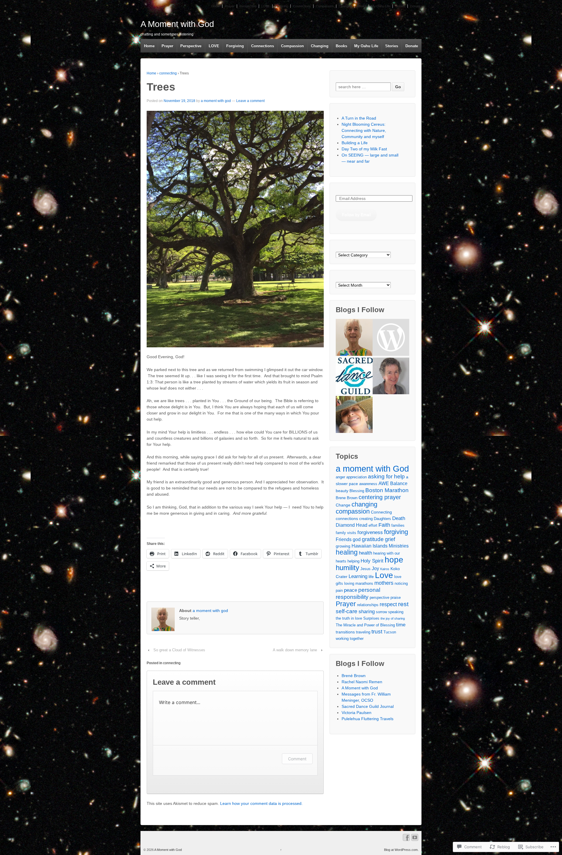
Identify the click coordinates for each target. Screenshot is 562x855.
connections (347, 518)
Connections (302, 6)
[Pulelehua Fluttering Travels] (354, 415)
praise (395, 598)
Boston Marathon (387, 490)
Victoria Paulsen (356, 712)
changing (364, 504)
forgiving (396, 532)
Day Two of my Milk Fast (364, 149)
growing (343, 546)
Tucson (389, 632)
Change (343, 505)
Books (361, 6)
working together (350, 639)
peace (350, 590)
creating (366, 519)
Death (398, 518)
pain (339, 591)
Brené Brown (354, 675)
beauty (342, 490)
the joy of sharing (393, 618)
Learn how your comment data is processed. (261, 803)
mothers (383, 583)
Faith (384, 525)
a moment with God (372, 468)
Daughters (382, 519)
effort (373, 525)
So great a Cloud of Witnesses (179, 650)
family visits (346, 533)
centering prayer (380, 497)
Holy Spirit (372, 561)
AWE (383, 483)
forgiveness (370, 532)
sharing (367, 611)
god (357, 539)
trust (376, 631)
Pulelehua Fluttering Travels (367, 718)
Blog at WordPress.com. (401, 849)
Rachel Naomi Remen (362, 681)
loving (349, 584)
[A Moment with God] (354, 338)
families (398, 525)
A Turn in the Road (359, 118)
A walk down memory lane (295, 650)
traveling (363, 632)
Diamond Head (351, 525)
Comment (297, 758)
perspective (379, 598)
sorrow (381, 612)
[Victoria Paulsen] (391, 377)
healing (347, 552)
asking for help (386, 476)
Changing (345, 6)
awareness (368, 484)
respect (388, 604)
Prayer (229, 6)
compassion (353, 511)
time (400, 625)
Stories (400, 6)
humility (347, 568)
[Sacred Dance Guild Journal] (354, 377)
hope (394, 559)
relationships (367, 605)
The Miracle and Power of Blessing (365, 625)
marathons (364, 584)
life (371, 576)
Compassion (325, 6)
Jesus (365, 569)
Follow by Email (356, 214)
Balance (398, 483)
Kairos (384, 569)
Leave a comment (250, 101)
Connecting (381, 512)
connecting (168, 73)
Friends (344, 539)
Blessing (356, 491)
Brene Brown (346, 498)
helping (353, 561)
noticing (401, 584)
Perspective (247, 6)
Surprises (371, 618)
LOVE (265, 6)
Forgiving (281, 6)
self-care (346, 611)
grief (390, 539)
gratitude (373, 539)
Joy (375, 568)
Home (215, 6)
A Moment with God (177, 24)
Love (384, 575)
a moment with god (216, 101)
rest (403, 604)
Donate (415, 6)
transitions (345, 632)
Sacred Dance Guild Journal (368, 706)
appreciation (356, 477)
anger (340, 477)
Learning (358, 576)
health (365, 553)
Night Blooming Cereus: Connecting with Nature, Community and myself (364, 130)
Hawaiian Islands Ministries (380, 545)
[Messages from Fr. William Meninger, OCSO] (391, 338)
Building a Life (355, 142)
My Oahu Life (380, 6)
